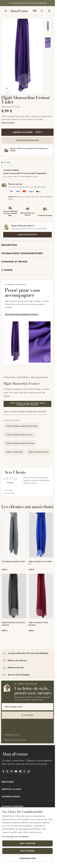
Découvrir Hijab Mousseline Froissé (22, 314)
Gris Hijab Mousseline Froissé (13, 561)
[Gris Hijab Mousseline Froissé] (14, 535)
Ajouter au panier (27, 132)
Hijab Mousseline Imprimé (38, 452)
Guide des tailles (7, 123)
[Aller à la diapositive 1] (21, 91)
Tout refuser (27, 851)
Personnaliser (27, 858)
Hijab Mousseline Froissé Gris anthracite (13, 623)
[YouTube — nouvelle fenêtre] (16, 771)
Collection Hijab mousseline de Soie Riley (21, 426)
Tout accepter (27, 843)
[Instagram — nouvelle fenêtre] (12, 771)
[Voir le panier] (49, 10)
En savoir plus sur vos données (15, 836)
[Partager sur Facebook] (3, 771)
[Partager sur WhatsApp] (25, 771)
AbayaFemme (19, 10)
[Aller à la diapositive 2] (24, 91)
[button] (27, 245)
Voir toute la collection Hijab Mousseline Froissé (27, 404)
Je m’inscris (27, 715)
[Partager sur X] (7, 771)
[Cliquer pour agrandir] (7, 89)
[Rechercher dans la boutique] (41, 10)
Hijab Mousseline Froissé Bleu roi (40, 562)
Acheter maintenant (27, 140)
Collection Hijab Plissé (14, 452)
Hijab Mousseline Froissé (10, 106)
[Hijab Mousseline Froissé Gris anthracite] (14, 596)
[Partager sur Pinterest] (20, 771)
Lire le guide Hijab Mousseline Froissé (25, 411)
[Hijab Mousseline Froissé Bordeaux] (41, 596)
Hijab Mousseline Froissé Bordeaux (38, 623)
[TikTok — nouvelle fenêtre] (29, 771)
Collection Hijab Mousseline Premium (20, 443)
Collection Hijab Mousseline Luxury (19, 434)
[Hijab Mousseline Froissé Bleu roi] (41, 535)
